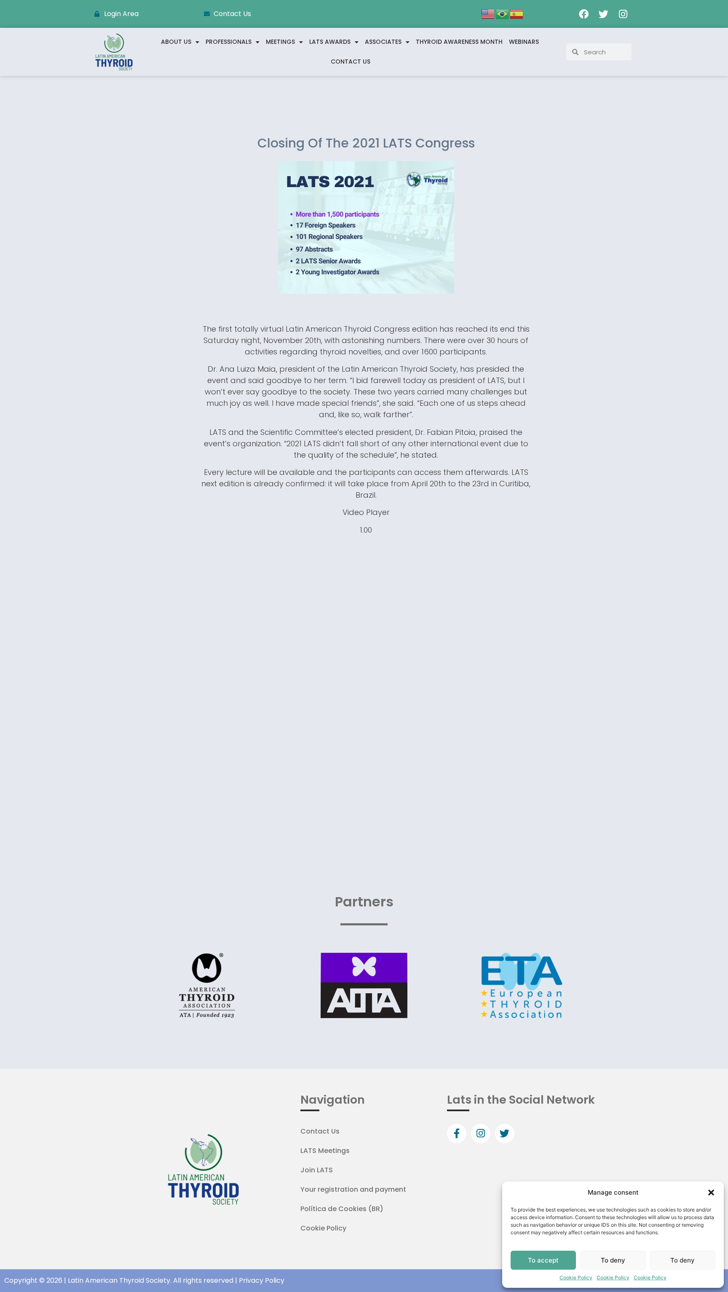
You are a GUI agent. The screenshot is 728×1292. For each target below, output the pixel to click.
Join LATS (316, 1170)
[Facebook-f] (456, 1133)
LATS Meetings (325, 1150)
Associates (383, 42)
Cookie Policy (575, 1277)
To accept (543, 1260)
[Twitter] (603, 14)
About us (176, 42)
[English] (488, 13)
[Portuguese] (502, 13)
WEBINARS (524, 42)
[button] (711, 1192)
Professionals (229, 42)
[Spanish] (517, 13)
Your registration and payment (353, 1189)
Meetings (280, 42)
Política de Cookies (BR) (341, 1209)
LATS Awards (330, 42)
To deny (613, 1260)
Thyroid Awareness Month (459, 42)
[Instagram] (623, 14)
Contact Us (350, 61)
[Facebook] (583, 14)
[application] (366, 636)
